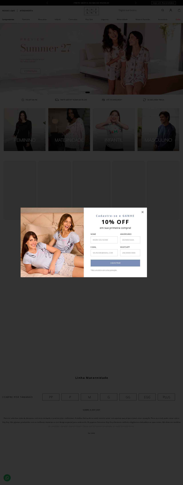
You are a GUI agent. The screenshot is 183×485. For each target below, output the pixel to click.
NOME (93, 234)
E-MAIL (93, 247)
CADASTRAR (115, 263)
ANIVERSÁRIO (126, 234)
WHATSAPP (125, 247)
